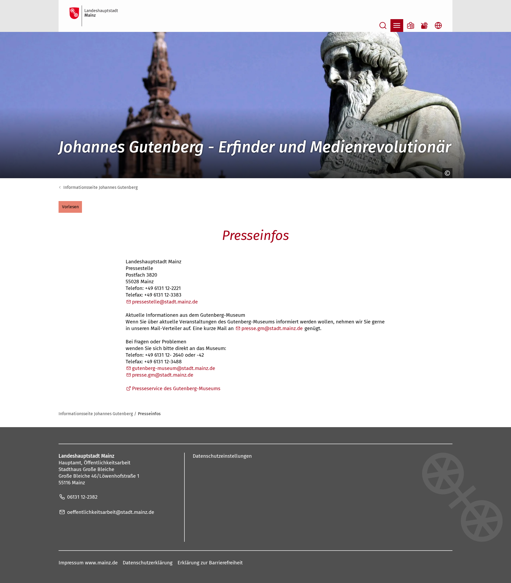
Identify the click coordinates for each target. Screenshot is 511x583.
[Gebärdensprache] (424, 25)
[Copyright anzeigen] (446, 173)
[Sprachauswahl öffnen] (438, 25)
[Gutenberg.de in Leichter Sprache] (410, 25)
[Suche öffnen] (383, 25)
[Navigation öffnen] (396, 25)
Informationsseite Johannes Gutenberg (100, 187)
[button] (70, 207)
